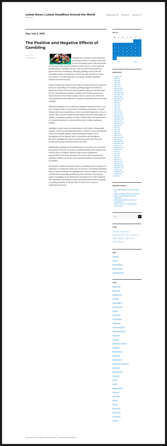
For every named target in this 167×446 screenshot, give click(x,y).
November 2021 (119, 168)
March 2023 (117, 135)
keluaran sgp (125, 231)
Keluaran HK (136, 15)
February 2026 (118, 88)
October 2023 (118, 121)
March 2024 (117, 111)
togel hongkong (118, 238)
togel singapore (118, 241)
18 (118, 51)
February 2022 (118, 162)
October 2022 (118, 145)
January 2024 (118, 115)
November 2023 (119, 119)
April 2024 (117, 109)
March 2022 (117, 159)
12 (123, 48)
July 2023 (117, 127)
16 (139, 48)
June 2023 (117, 129)
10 (114, 48)
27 (127, 55)
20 (127, 51)
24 (114, 55)
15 (135, 48)
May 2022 (117, 155)
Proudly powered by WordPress (66, 437)
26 (123, 55)
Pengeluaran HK (112, 15)
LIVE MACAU (116, 315)
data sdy (115, 400)
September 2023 (119, 123)
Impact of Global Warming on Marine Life (127, 194)
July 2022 (117, 151)
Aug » (136, 62)
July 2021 (117, 176)
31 (114, 58)
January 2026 (118, 90)
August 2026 (118, 76)
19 (123, 51)
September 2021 (119, 172)
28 (131, 55)
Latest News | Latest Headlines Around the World (60, 14)
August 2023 (118, 125)
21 (131, 51)
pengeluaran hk (117, 307)
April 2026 (117, 84)
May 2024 (117, 107)
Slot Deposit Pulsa (118, 273)
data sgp (116, 231)
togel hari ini (135, 235)
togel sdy (115, 420)
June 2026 (117, 80)
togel (127, 235)
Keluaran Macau (117, 269)
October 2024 (118, 97)
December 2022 (119, 141)
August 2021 (118, 174)
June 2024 (117, 105)
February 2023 (118, 137)
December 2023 (119, 117)
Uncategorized (30, 57)
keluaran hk (116, 291)
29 (135, 55)
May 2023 (117, 131)
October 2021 (118, 170)
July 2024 (117, 103)
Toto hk (114, 260)
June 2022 (117, 153)
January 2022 (118, 164)
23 (139, 51)
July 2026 (117, 78)
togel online (129, 238)
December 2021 (119, 166)
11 (118, 48)
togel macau (116, 368)
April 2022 (117, 157)
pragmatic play (117, 295)
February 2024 (118, 113)
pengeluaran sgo (118, 235)
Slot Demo (125, 15)
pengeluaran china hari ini (120, 364)
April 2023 (117, 133)
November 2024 (119, 95)
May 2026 (117, 82)
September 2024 (119, 99)
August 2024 (118, 101)
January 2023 (118, 139)
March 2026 (118, 86)
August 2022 (118, 149)
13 (127, 48)
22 (135, 51)
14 (131, 48)
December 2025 (119, 93)
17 (114, 51)
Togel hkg (115, 256)
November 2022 (119, 143)
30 (139, 55)
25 (119, 55)
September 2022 (119, 147)
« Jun (118, 62)
